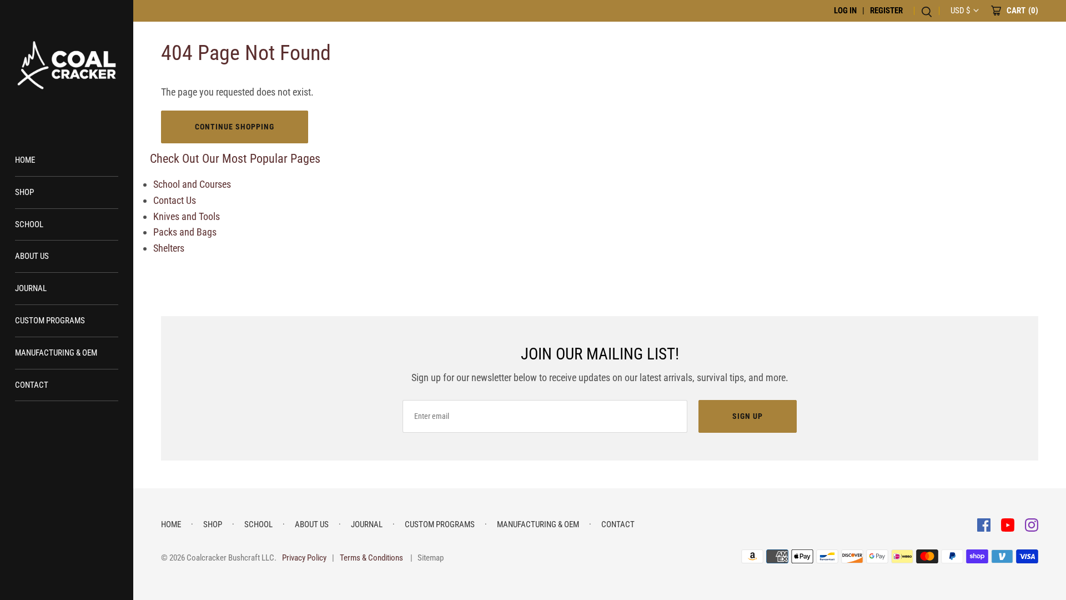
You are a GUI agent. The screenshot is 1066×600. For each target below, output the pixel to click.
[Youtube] (1009, 524)
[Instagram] (1031, 524)
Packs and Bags (185, 232)
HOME (25, 160)
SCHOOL (29, 224)
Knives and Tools (186, 216)
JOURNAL (31, 288)
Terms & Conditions (371, 558)
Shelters (168, 248)
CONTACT (31, 385)
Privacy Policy (304, 558)
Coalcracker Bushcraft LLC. (231, 558)
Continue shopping (234, 126)
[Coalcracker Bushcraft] (66, 66)
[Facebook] (985, 524)
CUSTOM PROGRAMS (50, 321)
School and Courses (192, 184)
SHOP (24, 192)
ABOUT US (32, 256)
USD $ (960, 11)
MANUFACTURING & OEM (56, 353)
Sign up (747, 416)
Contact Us (174, 200)
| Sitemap (427, 558)
